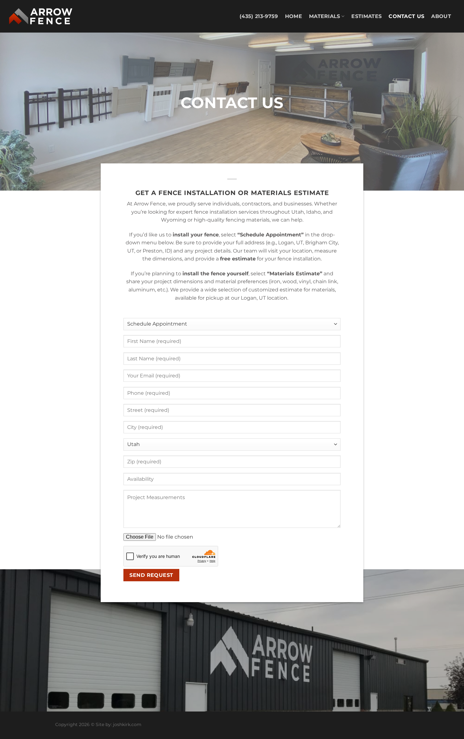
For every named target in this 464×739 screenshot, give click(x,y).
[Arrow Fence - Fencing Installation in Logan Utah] (40, 16)
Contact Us (406, 16)
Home (293, 16)
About (441, 16)
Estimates (366, 16)
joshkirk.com (127, 724)
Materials (324, 16)
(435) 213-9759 (259, 16)
